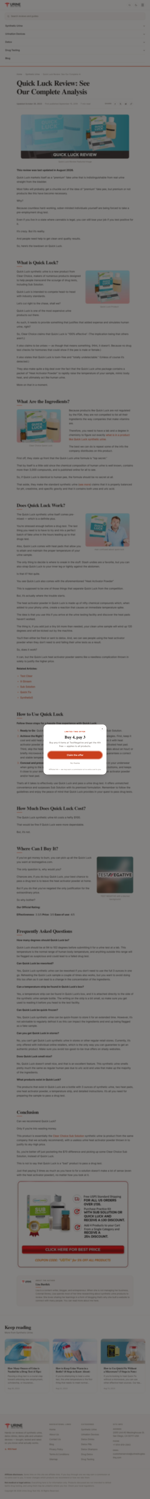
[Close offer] (102, 728)
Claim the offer (75, 755)
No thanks (75, 763)
